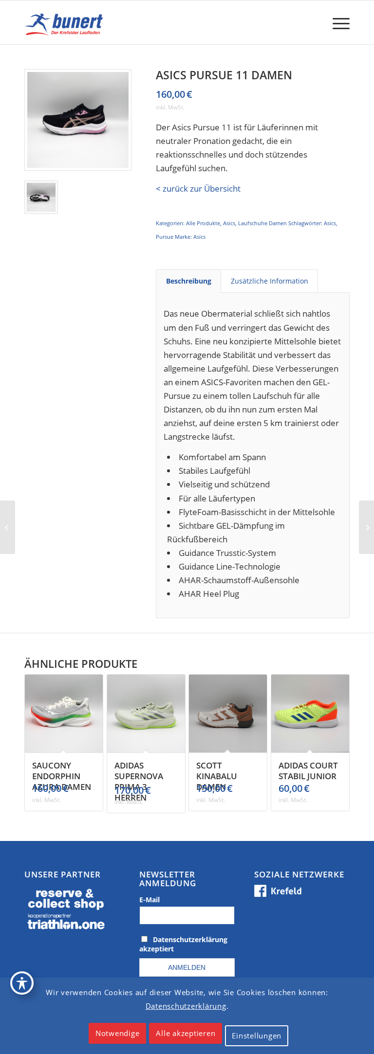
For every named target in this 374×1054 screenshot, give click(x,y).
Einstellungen (256, 1035)
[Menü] (336, 22)
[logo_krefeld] (65, 22)
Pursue (164, 236)
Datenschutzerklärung (186, 1006)
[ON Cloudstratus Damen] (366, 527)
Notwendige (117, 1033)
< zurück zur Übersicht (198, 188)
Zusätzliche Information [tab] (269, 281)
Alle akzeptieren (185, 1033)
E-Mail (149, 899)
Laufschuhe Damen (262, 223)
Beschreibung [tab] (188, 281)
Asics (229, 223)
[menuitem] (336, 22)
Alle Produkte (203, 223)
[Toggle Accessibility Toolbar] (22, 983)
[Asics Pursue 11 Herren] (7, 527)
